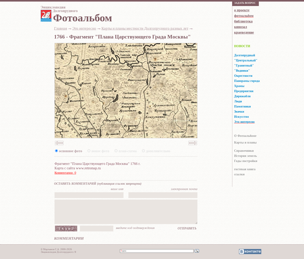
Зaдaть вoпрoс (245, 3)
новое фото (100, 151)
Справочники (244, 150)
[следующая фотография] (192, 146)
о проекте (241, 10)
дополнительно (158, 151)
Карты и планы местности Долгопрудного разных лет (144, 28)
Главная (60, 28)
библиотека (243, 21)
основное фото (70, 151)
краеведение (244, 32)
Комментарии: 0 (65, 172)
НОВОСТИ (242, 46)
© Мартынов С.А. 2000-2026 (56, 249)
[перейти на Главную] (58, 10)
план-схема (128, 151)
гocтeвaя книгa (244, 169)
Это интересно (84, 28)
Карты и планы (245, 142)
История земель (245, 156)
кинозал (240, 27)
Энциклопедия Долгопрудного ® (58, 252)
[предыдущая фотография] (59, 146)
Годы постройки (245, 161)
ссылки (239, 174)
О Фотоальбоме (245, 136)
